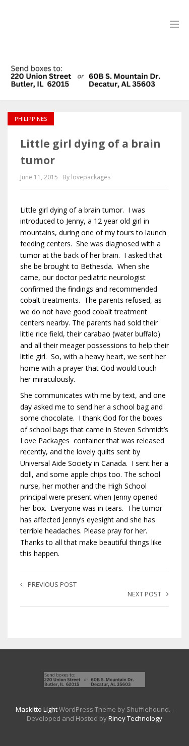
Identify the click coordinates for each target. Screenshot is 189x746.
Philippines (31, 118)
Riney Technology (135, 718)
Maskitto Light (36, 709)
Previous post (52, 584)
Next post (144, 593)
